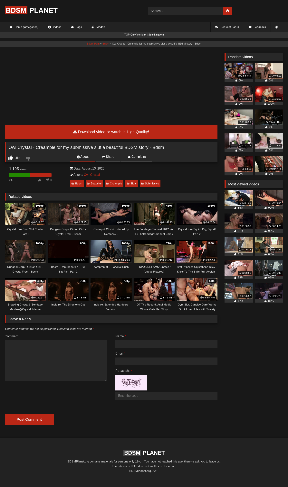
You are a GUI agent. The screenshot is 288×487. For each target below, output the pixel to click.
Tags (78, 26)
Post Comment (29, 419)
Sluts (133, 183)
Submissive (152, 183)
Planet (32, 10)
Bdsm (78, 183)
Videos (56, 26)
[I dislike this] (28, 159)
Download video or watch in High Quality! (113, 132)
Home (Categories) (26, 26)
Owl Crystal (92, 174)
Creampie (116, 183)
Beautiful (96, 183)
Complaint (138, 156)
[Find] (227, 11)
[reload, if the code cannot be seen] (131, 389)
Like (17, 158)
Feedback (259, 26)
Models (100, 26)
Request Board (229, 26)
